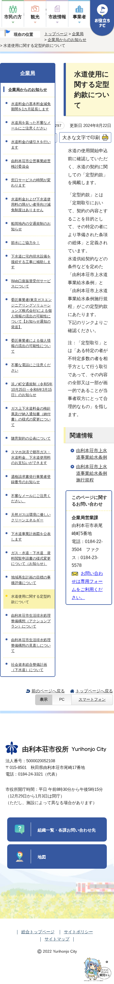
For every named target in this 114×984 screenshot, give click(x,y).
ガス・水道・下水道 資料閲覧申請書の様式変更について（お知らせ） (31, 558)
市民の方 (13, 16)
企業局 (78, 34)
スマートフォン (92, 699)
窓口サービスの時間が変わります (31, 182)
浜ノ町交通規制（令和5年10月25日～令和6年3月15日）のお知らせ (32, 389)
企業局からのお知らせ (67, 39)
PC (61, 699)
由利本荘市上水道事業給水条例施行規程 (91, 473)
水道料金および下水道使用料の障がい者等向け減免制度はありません (31, 204)
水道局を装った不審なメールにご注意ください (31, 125)
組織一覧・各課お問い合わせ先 (67, 830)
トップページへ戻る (94, 691)
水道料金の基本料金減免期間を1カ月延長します (31, 106)
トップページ (56, 34)
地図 (42, 857)
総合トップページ (38, 931)
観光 (35, 16)
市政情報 (57, 16)
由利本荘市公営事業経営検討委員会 (31, 163)
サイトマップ (57, 939)
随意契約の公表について (31, 438)
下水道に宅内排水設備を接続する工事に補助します (31, 261)
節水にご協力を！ (25, 243)
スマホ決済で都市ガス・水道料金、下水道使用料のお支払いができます (31, 457)
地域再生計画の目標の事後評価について (31, 580)
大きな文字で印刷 (81, 137)
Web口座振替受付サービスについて (31, 283)
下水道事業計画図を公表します (31, 536)
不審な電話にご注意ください (31, 367)
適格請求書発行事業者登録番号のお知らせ (31, 479)
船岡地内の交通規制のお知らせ (31, 226)
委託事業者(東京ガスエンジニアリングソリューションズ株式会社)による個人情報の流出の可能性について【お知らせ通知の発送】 (31, 313)
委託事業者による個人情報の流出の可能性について (31, 345)
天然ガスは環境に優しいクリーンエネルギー (31, 517)
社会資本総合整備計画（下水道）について (29, 667)
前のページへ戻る (48, 691)
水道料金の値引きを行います (31, 144)
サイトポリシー (78, 931)
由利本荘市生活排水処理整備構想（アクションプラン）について (31, 620)
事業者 (79, 16)
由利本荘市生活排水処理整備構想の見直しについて (31, 645)
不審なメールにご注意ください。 (31, 498)
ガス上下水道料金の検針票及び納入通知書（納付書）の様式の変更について (31, 416)
